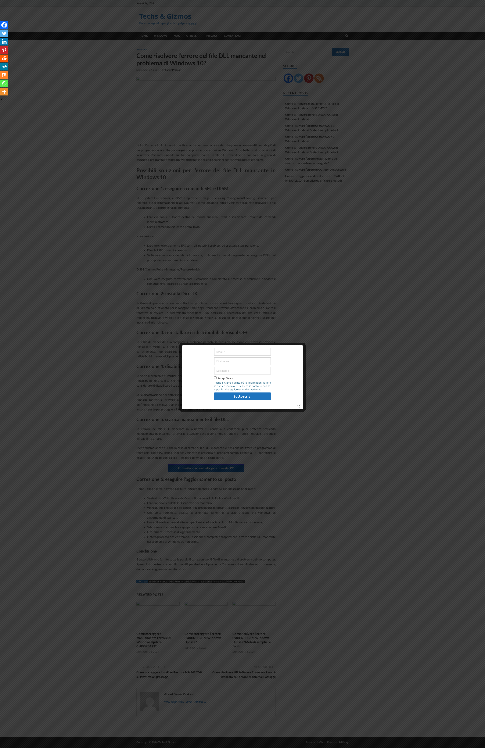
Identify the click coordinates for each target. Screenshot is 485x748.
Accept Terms (225, 378)
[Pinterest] (4, 50)
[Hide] (1, 99)
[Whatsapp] (4, 83)
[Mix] (4, 75)
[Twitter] (4, 33)
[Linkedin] (4, 41)
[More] (4, 91)
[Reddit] (4, 58)
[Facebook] (4, 25)
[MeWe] (4, 66)
